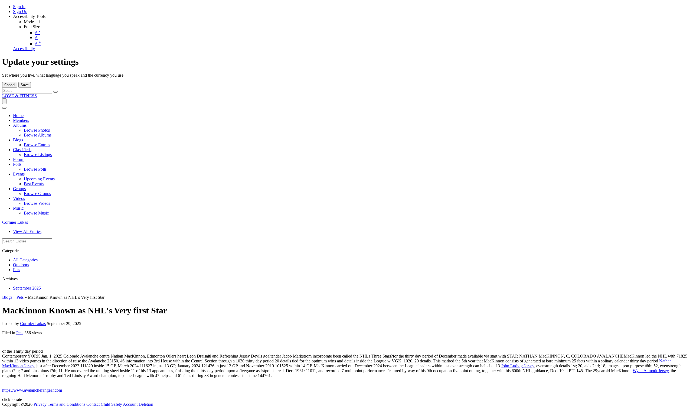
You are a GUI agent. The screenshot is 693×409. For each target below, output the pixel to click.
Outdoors (21, 264)
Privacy (40, 404)
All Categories (25, 260)
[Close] (4, 108)
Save (25, 85)
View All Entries (27, 231)
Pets (16, 269)
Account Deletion (138, 404)
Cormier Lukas (15, 222)
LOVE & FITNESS (19, 95)
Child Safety (111, 404)
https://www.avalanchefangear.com (32, 390)
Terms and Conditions (66, 404)
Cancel (9, 85)
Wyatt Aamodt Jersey (651, 370)
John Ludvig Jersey (517, 365)
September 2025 (27, 288)
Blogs (7, 297)
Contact (93, 404)
